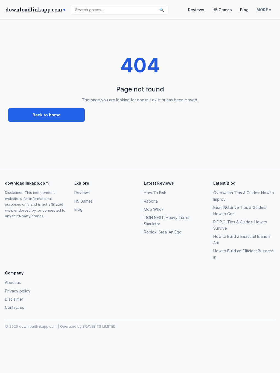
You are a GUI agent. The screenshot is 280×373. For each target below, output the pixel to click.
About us (13, 282)
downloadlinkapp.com (33, 9)
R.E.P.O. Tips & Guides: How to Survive (240, 225)
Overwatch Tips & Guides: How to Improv (243, 195)
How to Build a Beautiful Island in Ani (242, 239)
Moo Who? (154, 209)
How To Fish (155, 192)
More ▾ (263, 10)
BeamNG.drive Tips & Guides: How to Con (239, 210)
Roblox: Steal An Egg (163, 232)
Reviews (196, 9)
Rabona (151, 201)
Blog (244, 9)
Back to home (47, 114)
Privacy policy (17, 291)
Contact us (14, 307)
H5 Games (222, 9)
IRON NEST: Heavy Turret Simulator (166, 220)
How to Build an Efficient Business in (243, 253)
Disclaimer (14, 299)
